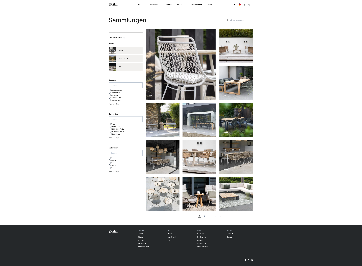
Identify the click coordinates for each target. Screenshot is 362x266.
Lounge (141, 240)
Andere (140, 250)
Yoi (169, 240)
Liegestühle (142, 243)
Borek (170, 234)
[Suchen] (235, 4)
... (215, 216)
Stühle (140, 237)
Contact (229, 237)
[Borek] (113, 231)
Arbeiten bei (201, 243)
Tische (140, 234)
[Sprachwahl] (240, 4)
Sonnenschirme (144, 247)
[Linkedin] (252, 260)
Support (230, 234)
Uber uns (200, 234)
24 (221, 216)
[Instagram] (249, 260)
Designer (200, 240)
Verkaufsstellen (202, 247)
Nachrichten (201, 237)
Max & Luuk (172, 237)
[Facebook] (245, 260)
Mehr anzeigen (114, 104)
